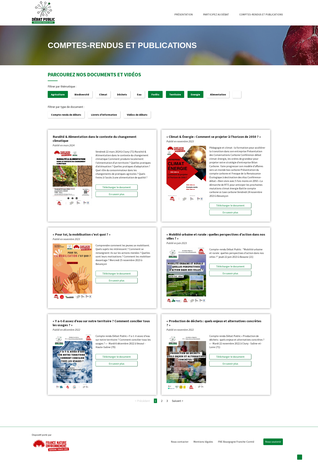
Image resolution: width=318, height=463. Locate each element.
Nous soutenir (273, 441)
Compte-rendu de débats (66, 114)
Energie (195, 94)
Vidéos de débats (137, 114)
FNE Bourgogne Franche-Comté (236, 441)
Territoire (175, 94)
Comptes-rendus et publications (261, 14)
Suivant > (177, 401)
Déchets (122, 94)
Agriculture (58, 94)
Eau (139, 94)
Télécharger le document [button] (116, 187)
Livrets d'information (104, 114)
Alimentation (218, 94)
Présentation (183, 14)
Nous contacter (179, 441)
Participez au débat (216, 14)
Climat (103, 94)
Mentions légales (203, 441)
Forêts (155, 94)
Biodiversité (82, 94)
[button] (117, 194)
